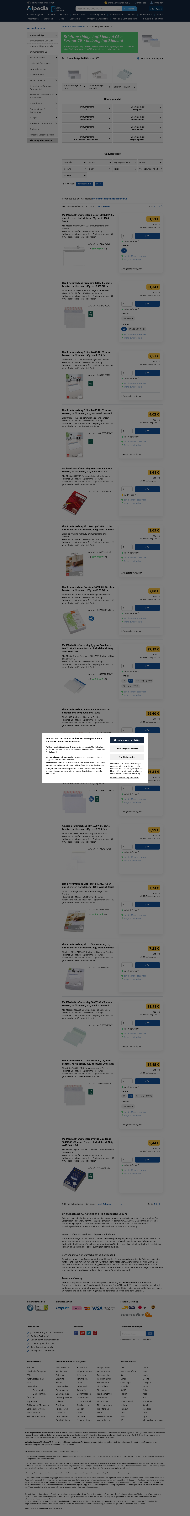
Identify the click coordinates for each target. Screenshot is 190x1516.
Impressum (134, 777)
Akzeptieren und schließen (127, 740)
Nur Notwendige (127, 757)
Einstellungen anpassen (127, 748)
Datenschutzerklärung (119, 777)
